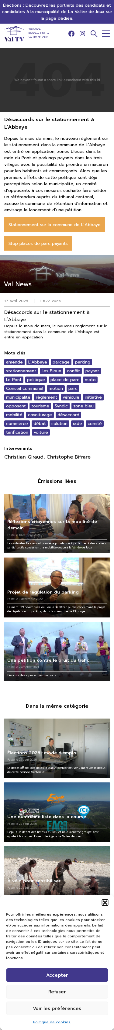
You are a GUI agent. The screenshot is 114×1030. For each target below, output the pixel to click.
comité (95, 423)
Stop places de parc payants (38, 243)
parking (82, 362)
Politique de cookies (52, 1022)
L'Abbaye (37, 362)
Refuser (57, 992)
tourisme (40, 406)
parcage (61, 362)
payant (92, 371)
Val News (18, 284)
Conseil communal (24, 388)
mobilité (14, 415)
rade (77, 423)
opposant (16, 406)
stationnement (21, 371)
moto (90, 380)
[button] (105, 903)
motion (56, 388)
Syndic (61, 406)
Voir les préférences (57, 1008)
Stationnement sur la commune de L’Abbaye (55, 224)
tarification (17, 432)
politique (36, 380)
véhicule (71, 397)
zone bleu (83, 406)
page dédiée (59, 18)
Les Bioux (51, 371)
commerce (17, 423)
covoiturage (40, 415)
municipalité (18, 397)
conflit (73, 371)
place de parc (64, 380)
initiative (93, 397)
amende (14, 362)
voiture (41, 432)
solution (59, 423)
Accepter (57, 975)
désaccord (68, 415)
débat (39, 423)
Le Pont (14, 380)
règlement (46, 397)
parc (73, 388)
